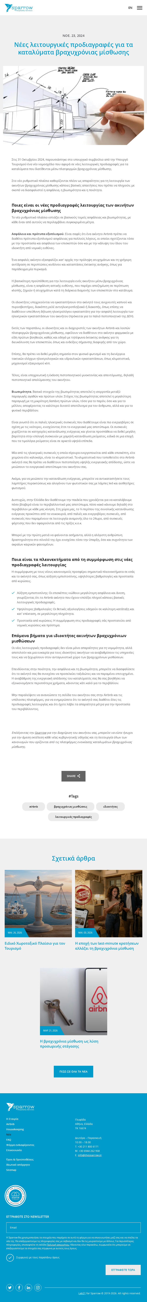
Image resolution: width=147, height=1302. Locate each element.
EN (130, 8)
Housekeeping (15, 1129)
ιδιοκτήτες (110, 806)
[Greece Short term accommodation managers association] (15, 1196)
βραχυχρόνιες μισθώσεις (70, 806)
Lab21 (82, 1293)
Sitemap (11, 1170)
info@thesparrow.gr (90, 1155)
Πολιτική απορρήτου (58, 1244)
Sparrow (40, 733)
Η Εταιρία (12, 1118)
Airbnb (10, 1124)
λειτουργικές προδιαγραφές (73, 817)
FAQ (8, 1139)
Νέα (8, 1134)
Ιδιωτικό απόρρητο (18, 1164)
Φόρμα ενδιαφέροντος (20, 1145)
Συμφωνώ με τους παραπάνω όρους (38, 1257)
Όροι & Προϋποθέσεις (20, 1159)
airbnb (33, 806)
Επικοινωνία (14, 1150)
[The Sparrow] (19, 7)
